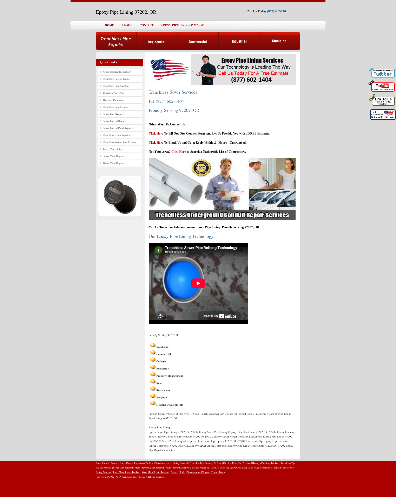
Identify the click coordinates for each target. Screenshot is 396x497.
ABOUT (127, 25)
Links (182, 472)
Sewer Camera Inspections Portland (136, 463)
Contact (114, 463)
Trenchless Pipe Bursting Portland (206, 463)
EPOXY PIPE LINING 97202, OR (182, 25)
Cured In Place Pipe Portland (237, 463)
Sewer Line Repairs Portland (126, 467)
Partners (174, 472)
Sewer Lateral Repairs (114, 121)
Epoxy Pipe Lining (113, 149)
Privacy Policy (218, 472)
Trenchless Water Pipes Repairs (119, 142)
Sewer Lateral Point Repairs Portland (190, 467)
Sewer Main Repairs (113, 156)
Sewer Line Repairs (113, 114)
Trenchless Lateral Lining (116, 79)
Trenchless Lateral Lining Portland (171, 463)
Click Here (156, 133)
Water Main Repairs (113, 163)
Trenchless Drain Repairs (116, 135)
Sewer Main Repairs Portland (126, 472)
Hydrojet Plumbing (113, 100)
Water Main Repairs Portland (155, 472)
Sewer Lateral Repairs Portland (156, 467)
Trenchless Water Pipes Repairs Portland (262, 467)
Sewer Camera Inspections (117, 72)
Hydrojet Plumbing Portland (265, 463)
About (106, 463)
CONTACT (146, 25)
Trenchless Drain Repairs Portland (225, 467)
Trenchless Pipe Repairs (115, 107)
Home (99, 463)
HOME (109, 25)
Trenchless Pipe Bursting (116, 86)
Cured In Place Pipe (113, 93)
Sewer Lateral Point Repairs (118, 128)
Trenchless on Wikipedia (198, 472)
